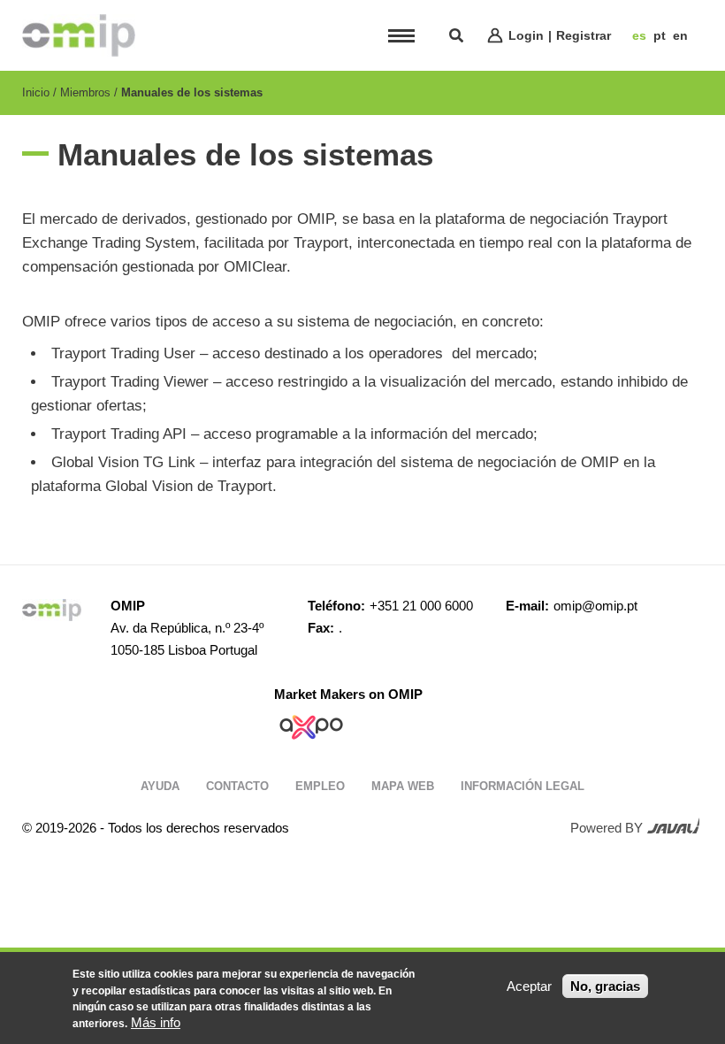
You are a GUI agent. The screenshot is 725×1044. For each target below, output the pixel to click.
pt (659, 35)
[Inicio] (78, 35)
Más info (155, 1022)
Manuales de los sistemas (192, 92)
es (639, 35)
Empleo (320, 786)
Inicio (36, 92)
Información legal (522, 786)
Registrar (583, 35)
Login (526, 35)
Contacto (237, 786)
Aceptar (529, 986)
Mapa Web (402, 786)
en (680, 35)
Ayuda (160, 786)
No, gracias (605, 986)
